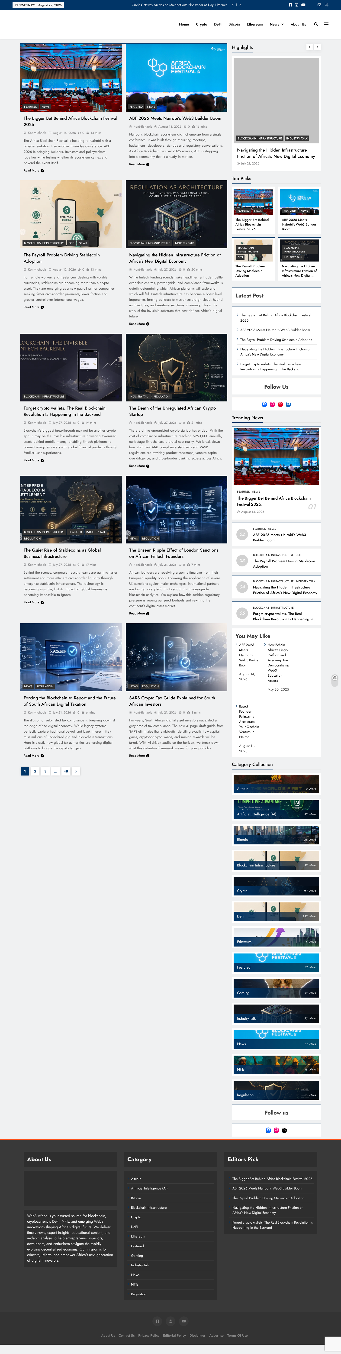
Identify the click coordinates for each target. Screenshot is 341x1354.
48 (66, 771)
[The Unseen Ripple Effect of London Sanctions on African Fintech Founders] (177, 509)
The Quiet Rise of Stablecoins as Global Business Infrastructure (62, 553)
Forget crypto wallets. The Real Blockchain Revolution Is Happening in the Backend (65, 411)
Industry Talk (184, 243)
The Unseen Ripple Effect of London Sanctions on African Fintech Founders (173, 553)
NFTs (134, 1284)
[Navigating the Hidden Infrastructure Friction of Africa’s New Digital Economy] (177, 214)
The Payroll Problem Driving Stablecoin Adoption (250, 271)
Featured (30, 107)
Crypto (201, 24)
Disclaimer (198, 1335)
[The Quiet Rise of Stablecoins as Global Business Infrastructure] (71, 509)
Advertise (216, 1335)
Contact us (127, 1335)
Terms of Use (237, 1335)
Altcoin (136, 1178)
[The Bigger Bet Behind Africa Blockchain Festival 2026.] (71, 78)
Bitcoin (234, 24)
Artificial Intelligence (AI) (149, 1188)
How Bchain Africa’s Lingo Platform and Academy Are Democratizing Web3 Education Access (278, 662)
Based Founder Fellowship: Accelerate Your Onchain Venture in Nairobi (249, 722)
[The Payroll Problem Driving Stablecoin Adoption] (71, 214)
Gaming (137, 1255)
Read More (31, 170)
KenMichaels (37, 132)
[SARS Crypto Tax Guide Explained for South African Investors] (177, 657)
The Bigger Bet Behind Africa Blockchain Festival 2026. (252, 224)
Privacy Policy (148, 1335)
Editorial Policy (174, 1335)
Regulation (162, 396)
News (274, 24)
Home (184, 24)
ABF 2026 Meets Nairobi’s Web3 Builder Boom (175, 118)
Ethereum (255, 24)
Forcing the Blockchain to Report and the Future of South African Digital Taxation (70, 701)
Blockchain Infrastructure (44, 243)
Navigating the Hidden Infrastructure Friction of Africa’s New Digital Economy (175, 258)
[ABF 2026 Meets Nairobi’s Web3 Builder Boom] (177, 78)
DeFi (218, 24)
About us (298, 24)
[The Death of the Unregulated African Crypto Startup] (177, 367)
